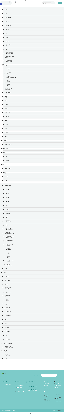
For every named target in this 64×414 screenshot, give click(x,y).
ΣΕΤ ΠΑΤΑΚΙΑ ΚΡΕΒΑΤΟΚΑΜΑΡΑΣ (9, 56)
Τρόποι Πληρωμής (58, 385)
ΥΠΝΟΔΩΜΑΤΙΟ (4, 6)
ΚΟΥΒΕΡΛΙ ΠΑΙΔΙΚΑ (8, 115)
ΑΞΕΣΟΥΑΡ (6, 108)
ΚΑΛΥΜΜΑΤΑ (6, 268)
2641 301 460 (4, 3)
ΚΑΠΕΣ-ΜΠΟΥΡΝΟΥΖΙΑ (8, 137)
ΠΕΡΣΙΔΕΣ (6, 151)
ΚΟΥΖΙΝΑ (5, 272)
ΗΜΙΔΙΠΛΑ (7, 14)
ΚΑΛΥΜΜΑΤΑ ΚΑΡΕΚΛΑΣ (8, 92)
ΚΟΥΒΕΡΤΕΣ (7, 113)
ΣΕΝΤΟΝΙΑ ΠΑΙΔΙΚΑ (7, 112)
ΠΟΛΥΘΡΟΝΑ (8, 76)
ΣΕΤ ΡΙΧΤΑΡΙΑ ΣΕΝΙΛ (8, 72)
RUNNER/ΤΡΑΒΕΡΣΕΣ (7, 89)
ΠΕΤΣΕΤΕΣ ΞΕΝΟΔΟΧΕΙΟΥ (8, 168)
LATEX (6, 34)
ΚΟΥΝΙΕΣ (6, 145)
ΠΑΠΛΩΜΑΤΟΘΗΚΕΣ (7, 42)
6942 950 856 (8, 3)
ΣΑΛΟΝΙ (3, 64)
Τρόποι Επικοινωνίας (47, 383)
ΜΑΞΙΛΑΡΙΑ (6, 101)
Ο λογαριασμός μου (47, 391)
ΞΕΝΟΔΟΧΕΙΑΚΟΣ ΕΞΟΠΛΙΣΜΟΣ (6, 165)
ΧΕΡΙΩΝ (7, 124)
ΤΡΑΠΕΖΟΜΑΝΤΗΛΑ (7, 103)
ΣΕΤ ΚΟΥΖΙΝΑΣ (7, 104)
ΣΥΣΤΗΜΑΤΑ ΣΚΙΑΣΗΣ (5, 148)
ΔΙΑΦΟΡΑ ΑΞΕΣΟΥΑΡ (7, 179)
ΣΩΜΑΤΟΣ (7, 121)
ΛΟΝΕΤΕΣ (7, 157)
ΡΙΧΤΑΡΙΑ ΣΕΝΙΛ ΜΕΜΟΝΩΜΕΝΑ (10, 260)
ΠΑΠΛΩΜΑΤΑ (6, 38)
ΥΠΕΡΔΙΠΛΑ (7, 16)
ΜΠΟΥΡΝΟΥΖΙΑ (7, 127)
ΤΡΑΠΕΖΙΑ (6, 141)
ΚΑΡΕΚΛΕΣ (6, 143)
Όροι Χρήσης (46, 385)
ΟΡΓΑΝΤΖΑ (7, 160)
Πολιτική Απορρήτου (47, 389)
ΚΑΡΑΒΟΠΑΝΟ (8, 161)
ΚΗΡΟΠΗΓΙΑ (6, 176)
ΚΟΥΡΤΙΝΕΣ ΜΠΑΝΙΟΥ (7, 307)
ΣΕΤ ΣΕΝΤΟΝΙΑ (7, 57)
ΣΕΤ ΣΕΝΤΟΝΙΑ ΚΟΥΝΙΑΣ (8, 133)
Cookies (45, 387)
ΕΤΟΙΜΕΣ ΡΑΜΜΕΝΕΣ (7, 153)
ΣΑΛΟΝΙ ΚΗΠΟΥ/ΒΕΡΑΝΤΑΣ (8, 144)
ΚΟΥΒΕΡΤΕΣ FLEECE (7, 9)
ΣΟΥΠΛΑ (6, 100)
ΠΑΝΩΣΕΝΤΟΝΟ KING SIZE (9, 52)
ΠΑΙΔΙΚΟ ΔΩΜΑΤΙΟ (4, 111)
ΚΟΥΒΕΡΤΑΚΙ (6, 132)
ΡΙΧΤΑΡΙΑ (6, 65)
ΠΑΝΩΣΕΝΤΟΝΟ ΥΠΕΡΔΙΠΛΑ (9, 232)
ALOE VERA (7, 32)
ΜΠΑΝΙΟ (3, 119)
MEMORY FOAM (8, 36)
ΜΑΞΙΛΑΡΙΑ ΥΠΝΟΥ (7, 30)
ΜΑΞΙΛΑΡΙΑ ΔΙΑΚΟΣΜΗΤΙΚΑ (8, 88)
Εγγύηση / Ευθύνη (58, 401)
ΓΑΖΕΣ (6, 156)
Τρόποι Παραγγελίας (58, 381)
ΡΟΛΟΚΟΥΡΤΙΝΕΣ (7, 149)
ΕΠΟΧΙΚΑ (6, 180)
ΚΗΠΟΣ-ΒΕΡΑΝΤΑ (4, 140)
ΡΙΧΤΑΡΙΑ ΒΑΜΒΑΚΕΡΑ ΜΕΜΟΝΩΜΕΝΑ (11, 77)
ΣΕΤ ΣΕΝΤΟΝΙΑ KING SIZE (9, 60)
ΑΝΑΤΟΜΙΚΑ (7, 37)
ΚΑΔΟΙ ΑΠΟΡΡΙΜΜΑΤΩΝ (8, 109)
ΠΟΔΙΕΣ (6, 97)
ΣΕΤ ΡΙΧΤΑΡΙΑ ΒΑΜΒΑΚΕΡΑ (9, 244)
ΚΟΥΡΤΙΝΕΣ (3, 152)
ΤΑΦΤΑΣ (7, 159)
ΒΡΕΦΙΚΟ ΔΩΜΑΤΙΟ (5, 131)
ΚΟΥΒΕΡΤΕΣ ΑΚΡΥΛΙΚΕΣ (8, 17)
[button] (32, 182)
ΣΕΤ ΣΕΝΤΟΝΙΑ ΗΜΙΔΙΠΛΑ (9, 61)
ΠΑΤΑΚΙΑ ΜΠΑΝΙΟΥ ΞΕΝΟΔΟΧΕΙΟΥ (9, 171)
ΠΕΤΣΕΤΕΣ (6, 96)
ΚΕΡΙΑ (5, 173)
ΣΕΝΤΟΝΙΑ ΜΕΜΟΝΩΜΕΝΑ (8, 228)
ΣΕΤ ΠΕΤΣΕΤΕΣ (6, 125)
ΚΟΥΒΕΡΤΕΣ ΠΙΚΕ (7, 21)
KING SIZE (7, 49)
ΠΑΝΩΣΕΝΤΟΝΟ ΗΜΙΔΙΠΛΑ (9, 53)
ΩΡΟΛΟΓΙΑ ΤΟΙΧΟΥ (7, 177)
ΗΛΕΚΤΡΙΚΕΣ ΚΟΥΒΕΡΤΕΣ (8, 8)
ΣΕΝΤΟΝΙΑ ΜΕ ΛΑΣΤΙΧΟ (8, 44)
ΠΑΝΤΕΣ (6, 316)
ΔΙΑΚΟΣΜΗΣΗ (4, 172)
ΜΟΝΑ (6, 28)
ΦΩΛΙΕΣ (6, 136)
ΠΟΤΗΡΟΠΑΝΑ (7, 276)
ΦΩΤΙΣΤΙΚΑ (6, 324)
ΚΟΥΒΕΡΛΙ (6, 13)
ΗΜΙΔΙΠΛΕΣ (7, 10)
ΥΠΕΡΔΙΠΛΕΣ (7, 12)
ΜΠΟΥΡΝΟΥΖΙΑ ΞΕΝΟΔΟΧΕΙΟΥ (9, 169)
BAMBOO (7, 33)
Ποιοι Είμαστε (46, 381)
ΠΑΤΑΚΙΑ (6, 128)
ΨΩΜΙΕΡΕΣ (6, 107)
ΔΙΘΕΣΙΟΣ (8, 69)
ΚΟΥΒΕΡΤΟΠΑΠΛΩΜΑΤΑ (8, 25)
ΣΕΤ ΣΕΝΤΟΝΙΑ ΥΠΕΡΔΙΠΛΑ (9, 240)
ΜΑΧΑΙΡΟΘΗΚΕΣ (7, 105)
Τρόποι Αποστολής (58, 383)
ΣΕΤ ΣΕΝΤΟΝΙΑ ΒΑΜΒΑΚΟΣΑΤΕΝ (10, 236)
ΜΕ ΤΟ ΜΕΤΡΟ (7, 155)
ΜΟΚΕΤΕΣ (5, 342)
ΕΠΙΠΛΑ (6, 93)
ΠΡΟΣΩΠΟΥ (7, 300)
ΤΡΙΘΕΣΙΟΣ (8, 68)
